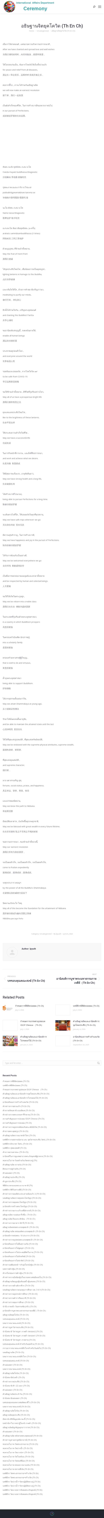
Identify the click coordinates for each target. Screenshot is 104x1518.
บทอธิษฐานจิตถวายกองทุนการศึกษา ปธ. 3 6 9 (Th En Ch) (26, 1289)
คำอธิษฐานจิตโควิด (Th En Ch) (16, 1373)
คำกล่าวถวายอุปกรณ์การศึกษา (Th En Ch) (20, 1294)
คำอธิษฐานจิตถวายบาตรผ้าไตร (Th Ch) (19, 1135)
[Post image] (7, 1008)
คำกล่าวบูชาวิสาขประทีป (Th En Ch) (18, 1327)
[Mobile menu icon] (99, 6)
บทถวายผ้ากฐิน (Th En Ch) (14, 1269)
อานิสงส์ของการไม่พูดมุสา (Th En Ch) (18, 1248)
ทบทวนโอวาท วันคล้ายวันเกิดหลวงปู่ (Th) (20, 1160)
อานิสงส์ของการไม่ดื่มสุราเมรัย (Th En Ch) (20, 1244)
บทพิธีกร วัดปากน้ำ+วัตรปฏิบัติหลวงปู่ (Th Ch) (21, 1485)
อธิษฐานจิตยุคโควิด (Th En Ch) (16, 1314)
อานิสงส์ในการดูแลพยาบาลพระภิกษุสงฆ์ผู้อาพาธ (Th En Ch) (28, 1156)
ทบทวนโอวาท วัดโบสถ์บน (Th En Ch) (18, 1456)
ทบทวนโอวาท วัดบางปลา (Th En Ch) (18, 1452)
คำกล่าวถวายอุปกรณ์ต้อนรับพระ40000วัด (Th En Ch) (25, 1127)
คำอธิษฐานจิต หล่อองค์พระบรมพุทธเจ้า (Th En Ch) (24, 1231)
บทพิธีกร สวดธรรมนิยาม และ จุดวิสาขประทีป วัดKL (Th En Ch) (29, 1139)
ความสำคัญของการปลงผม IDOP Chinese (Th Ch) (23, 1118)
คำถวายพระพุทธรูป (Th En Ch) (15, 1131)
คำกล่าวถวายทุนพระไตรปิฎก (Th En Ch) (19, 1202)
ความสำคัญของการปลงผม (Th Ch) (17, 1123)
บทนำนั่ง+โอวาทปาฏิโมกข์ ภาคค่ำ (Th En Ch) (22, 1423)
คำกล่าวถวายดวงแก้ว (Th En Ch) (16, 1106)
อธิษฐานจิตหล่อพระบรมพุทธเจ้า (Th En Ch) (21, 1227)
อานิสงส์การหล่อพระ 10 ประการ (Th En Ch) (21, 1235)
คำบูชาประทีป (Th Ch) (12, 1181)
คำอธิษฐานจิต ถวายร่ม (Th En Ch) (17, 1164)
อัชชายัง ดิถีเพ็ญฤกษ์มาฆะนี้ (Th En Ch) (19, 1419)
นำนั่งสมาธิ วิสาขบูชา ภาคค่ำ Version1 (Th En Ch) (24, 1335)
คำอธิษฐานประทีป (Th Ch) (14, 1177)
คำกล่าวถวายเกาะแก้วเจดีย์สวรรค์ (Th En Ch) (21, 1210)
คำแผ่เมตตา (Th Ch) (11, 1173)
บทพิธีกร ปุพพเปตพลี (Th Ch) (14, 1148)
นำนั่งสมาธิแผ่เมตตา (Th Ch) (15, 1398)
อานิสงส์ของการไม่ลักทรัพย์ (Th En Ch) (19, 1256)
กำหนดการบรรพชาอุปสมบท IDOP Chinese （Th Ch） (32, 1023)
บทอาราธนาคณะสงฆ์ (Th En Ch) (16, 1323)
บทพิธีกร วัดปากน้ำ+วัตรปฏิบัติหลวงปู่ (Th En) (21, 1481)
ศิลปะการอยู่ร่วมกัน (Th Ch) (14, 1168)
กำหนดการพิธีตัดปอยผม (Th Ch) (29, 1005)
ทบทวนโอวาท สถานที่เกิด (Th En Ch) (18, 1469)
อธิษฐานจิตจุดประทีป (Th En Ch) (16, 1415)
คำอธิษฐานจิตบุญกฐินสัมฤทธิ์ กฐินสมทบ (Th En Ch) (24, 1281)
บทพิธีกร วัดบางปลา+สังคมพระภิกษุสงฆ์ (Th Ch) (23, 1494)
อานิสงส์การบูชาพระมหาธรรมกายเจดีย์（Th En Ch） (25, 1310)
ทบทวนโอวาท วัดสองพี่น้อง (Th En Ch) (19, 1460)
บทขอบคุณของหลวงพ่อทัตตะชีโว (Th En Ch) (21, 1402)
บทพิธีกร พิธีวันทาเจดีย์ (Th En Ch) (17, 1189)
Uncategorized (46, 934)
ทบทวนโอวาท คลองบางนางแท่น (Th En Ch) (21, 1465)
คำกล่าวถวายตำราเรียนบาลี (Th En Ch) (19, 1298)
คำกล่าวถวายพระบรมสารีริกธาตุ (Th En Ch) (21, 1114)
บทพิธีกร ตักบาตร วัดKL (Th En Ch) (17, 1143)
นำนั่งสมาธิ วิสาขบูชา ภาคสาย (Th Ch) (19, 1340)
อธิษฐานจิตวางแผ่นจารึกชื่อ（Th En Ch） (20, 1214)
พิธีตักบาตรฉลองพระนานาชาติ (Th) (18, 1185)
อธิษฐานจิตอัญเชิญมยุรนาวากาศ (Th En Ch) (21, 1427)
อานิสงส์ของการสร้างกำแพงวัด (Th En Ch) (86, 1038)
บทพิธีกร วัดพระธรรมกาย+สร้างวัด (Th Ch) (21, 1477)
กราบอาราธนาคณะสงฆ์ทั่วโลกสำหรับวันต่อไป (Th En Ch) (27, 1348)
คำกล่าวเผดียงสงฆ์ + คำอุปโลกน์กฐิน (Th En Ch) (23, 1264)
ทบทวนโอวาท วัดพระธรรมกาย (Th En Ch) (20, 1444)
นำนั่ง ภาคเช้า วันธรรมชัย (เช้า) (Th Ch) (19, 1306)
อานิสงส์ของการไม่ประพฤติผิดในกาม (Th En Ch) (23, 1252)
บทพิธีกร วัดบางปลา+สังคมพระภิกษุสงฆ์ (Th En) (22, 1490)
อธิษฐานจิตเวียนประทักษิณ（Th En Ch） (20, 1219)
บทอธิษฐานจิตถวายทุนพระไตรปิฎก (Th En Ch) (22, 1198)
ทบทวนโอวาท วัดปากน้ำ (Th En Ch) (18, 1448)
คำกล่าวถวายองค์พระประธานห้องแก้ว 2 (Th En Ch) (24, 1194)
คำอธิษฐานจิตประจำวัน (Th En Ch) (17, 1394)
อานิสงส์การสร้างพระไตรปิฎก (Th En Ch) (20, 1206)
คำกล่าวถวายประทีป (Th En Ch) (16, 1381)
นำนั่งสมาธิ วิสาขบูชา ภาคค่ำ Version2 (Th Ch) (23, 1331)
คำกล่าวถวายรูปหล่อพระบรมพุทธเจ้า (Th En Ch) (23, 1239)
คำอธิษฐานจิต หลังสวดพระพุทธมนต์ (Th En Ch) (22, 1435)
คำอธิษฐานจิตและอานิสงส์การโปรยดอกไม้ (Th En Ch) (33, 1038)
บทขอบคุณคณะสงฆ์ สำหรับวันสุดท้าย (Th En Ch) (23, 1344)
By (57, 934)
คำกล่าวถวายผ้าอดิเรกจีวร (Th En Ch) (18, 1285)
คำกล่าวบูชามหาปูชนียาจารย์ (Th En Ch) (20, 1440)
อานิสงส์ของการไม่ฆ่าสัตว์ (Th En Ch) (18, 1260)
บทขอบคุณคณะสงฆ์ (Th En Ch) (16, 1319)
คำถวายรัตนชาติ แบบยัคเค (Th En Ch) (19, 1110)
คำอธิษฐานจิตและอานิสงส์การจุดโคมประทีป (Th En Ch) (86, 1023)
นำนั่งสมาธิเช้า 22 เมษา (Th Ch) (16, 1385)
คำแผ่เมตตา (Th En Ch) (12, 1365)
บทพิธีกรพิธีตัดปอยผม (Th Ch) (86, 1005)
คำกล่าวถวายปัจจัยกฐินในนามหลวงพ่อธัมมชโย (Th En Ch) (27, 1277)
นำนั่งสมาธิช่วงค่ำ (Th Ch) (14, 1377)
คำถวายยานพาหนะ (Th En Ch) (15, 1152)
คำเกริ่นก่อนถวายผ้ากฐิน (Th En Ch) (17, 1273)
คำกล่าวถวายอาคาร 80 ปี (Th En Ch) (18, 1223)
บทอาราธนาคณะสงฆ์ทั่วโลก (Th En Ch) (19, 1356)
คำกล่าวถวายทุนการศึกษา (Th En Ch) (18, 1302)
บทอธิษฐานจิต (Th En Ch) (13, 1352)
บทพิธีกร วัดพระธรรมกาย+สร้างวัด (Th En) (20, 1473)
